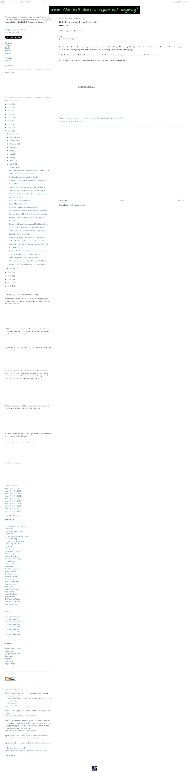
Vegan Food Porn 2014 (13, 488)
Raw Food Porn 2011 (12, 619)
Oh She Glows (10, 561)
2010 (10, 121)
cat (90, 118)
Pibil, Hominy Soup (16, 247)
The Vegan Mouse (11, 574)
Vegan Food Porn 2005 (13, 511)
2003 (10, 283)
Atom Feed (9, 66)
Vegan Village (10, 664)
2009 (10, 124)
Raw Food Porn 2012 (12, 617)
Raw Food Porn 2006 (12, 632)
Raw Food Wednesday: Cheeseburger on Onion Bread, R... (29, 244)
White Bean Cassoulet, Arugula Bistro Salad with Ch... (28, 261)
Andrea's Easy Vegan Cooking (15, 526)
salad (77, 118)
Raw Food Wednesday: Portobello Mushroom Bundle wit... (29, 170)
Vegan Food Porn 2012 (13, 493)
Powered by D (10, 755)
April (12, 161)
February (13, 167)
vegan (105, 118)
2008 (10, 128)
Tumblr (7, 48)
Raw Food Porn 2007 (12, 629)
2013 (10, 111)
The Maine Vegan (11, 571)
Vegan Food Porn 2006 (13, 508)
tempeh (65, 118)
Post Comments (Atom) (77, 205)
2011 (10, 117)
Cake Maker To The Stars (13, 531)
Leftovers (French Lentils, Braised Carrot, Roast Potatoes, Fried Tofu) (23, 750)
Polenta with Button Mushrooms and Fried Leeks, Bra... (28, 224)
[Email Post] (82, 121)
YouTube (8, 51)
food (109, 118)
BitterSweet (9, 529)
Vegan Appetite (10, 584)
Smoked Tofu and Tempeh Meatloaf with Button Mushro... (29, 180)
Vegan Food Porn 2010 (13, 498)
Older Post (180, 200)
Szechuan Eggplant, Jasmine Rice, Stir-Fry (24, 177)
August (12, 147)
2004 (10, 279)
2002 (10, 286)
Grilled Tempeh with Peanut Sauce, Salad (78, 22)
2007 (10, 131)
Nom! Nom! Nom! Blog (13, 559)
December (13, 134)
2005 (10, 276)
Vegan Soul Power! (11, 594)
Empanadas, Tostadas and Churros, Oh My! (24, 207)
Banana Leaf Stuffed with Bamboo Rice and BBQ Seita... (28, 264)
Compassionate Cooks (13, 654)
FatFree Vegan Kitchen (13, 544)
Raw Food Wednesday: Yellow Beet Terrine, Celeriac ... (28, 194)
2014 (10, 107)
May (11, 157)
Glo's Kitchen (9, 549)
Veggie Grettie (10, 597)
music (31, 443)
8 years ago (25, 706)
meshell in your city (12, 556)
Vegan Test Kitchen (18, 30)
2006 (10, 273)
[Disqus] (121, 163)
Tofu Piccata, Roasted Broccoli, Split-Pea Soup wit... (27, 227)
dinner (114, 118)
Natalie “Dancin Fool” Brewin (16, 721)
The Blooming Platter (12, 569)
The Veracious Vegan (12, 599)
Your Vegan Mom (11, 604)
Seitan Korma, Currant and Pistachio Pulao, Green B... (27, 237)
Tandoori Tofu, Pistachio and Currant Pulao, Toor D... (27, 187)
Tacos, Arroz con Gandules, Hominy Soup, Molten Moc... (29, 211)
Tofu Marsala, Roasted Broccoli (20, 201)
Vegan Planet (9, 592)
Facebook (8, 43)
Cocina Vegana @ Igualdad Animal (17, 536)
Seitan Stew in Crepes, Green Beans (21, 174)
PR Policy (8, 58)
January (13, 268)
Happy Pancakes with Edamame (13, 706)
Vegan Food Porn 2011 (13, 496)
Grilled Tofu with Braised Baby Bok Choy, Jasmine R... (28, 231)
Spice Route (9, 566)
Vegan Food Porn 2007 (13, 506)
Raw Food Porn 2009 (12, 624)
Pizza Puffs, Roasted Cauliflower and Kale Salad (17, 715)
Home (122, 200)
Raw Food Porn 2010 (12, 622)
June (11, 154)
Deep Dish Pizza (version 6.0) (19, 234)
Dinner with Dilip (11, 539)
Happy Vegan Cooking (13, 551)
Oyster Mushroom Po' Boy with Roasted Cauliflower (19, 738)
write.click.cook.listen (12, 602)
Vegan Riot (9, 661)
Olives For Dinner (11, 564)
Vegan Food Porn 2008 (13, 503)
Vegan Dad (9, 586)
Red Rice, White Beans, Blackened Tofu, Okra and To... (28, 251)
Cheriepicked (9, 534)
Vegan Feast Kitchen (12, 589)
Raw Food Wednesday (12, 32)
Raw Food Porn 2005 (12, 634)
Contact (8, 61)
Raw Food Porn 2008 (12, 627)
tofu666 (120, 118)
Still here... (13, 221)
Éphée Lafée (9, 693)
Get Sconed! (9, 546)
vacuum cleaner (97, 118)
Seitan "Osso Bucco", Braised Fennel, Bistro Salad (26, 241)
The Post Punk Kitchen (13, 648)
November (13, 137)
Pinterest (8, 53)
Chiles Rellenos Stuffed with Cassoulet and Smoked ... (28, 190)
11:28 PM (78, 121)
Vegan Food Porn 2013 (13, 491)
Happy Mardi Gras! (15, 197)
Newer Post (63, 200)
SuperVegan (9, 656)
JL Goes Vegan (10, 554)
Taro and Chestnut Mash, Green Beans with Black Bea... (28, 214)
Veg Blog (8, 659)
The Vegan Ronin (11, 576)
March (12, 164)
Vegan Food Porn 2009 (13, 501)
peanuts (72, 118)
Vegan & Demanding (12, 581)
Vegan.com (9, 651)
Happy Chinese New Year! (18, 204)
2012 (10, 114)
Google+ (8, 46)
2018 (10, 104)
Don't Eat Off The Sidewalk (14, 541)
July (11, 151)
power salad (84, 118)
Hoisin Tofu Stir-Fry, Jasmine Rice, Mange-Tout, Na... (27, 217)
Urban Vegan (9, 579)
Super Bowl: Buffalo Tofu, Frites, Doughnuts (24, 254)
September (13, 144)
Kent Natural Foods (12, 515)
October (13, 141)
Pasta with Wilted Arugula (18, 184)
